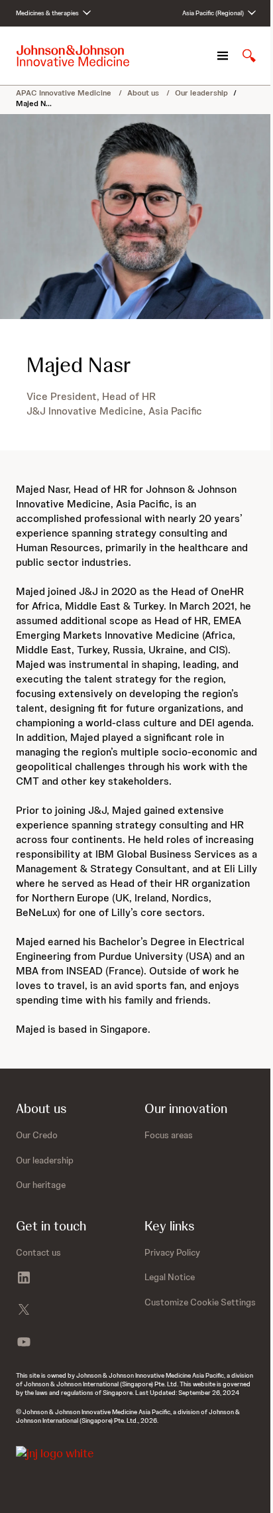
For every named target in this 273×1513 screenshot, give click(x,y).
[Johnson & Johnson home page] (73, 55)
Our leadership (201, 93)
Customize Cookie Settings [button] (200, 1302)
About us (144, 93)
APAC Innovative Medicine (64, 93)
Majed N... (34, 103)
